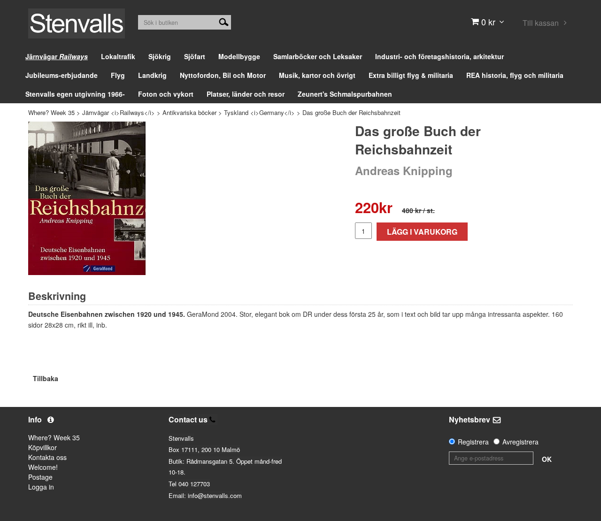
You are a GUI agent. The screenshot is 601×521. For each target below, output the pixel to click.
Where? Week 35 (51, 112)
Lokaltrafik (118, 56)
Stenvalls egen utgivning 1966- (75, 94)
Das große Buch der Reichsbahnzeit (351, 112)
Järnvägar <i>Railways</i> (118, 112)
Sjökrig (159, 56)
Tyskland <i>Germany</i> (259, 112)
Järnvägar (56, 56)
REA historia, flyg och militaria (514, 75)
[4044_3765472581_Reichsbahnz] (87, 198)
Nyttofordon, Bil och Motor (223, 75)
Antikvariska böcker (189, 112)
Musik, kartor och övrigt (317, 75)
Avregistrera (520, 441)
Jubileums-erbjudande (61, 75)
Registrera (473, 441)
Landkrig (152, 75)
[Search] (224, 21)
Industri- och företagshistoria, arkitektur (439, 56)
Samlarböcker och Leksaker (317, 56)
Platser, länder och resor (246, 94)
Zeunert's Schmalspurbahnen (345, 94)
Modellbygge (239, 56)
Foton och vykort (165, 94)
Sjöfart (194, 56)
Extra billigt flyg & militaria (411, 75)
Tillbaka (45, 378)
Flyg (118, 75)
